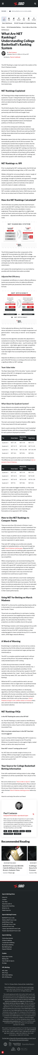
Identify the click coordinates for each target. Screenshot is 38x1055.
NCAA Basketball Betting (14, 27)
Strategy (4, 963)
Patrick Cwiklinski (15, 57)
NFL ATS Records (7, 977)
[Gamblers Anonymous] (13, 1049)
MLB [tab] (9, 20)
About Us (4, 897)
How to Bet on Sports (23, 781)
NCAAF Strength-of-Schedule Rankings (25, 23)
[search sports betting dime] (35, 3)
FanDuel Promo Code (8, 926)
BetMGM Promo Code (8, 918)
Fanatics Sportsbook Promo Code (11, 930)
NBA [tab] (24, 20)
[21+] (5, 1044)
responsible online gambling (10, 1021)
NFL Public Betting (7, 975)
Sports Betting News (10, 863)
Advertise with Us (7, 903)
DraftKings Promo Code (8, 924)
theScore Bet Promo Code (9, 920)
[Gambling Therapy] (17, 1044)
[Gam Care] (10, 1044)
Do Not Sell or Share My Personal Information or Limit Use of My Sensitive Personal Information (19, 1039)
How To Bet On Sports (8, 961)
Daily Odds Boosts (7, 23)
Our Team (5, 901)
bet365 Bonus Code (7, 922)
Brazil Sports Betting (7, 944)
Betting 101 (5, 958)
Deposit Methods (7, 949)
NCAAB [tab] (34, 20)
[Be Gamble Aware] (28, 1044)
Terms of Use (21, 984)
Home (3, 27)
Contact (4, 899)
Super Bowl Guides (7, 956)
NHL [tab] (29, 20)
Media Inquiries (6, 910)
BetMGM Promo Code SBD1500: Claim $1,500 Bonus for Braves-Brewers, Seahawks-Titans (13, 868)
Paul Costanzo (13, 52)
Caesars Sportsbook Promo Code (11, 928)
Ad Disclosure (5, 30)
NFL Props (5, 972)
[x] (33, 814)
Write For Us (5, 908)
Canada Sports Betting (8, 942)
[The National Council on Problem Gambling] (22, 1049)
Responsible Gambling (8, 906)
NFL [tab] (14, 20)
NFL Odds (5, 970)
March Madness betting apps (14, 548)
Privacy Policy (14, 984)
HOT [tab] (4, 20)
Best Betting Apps (7, 947)
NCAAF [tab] (19, 20)
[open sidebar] (2, 3)
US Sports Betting (7, 940)
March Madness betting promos (20, 790)
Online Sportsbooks (7, 938)
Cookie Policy (29, 984)
